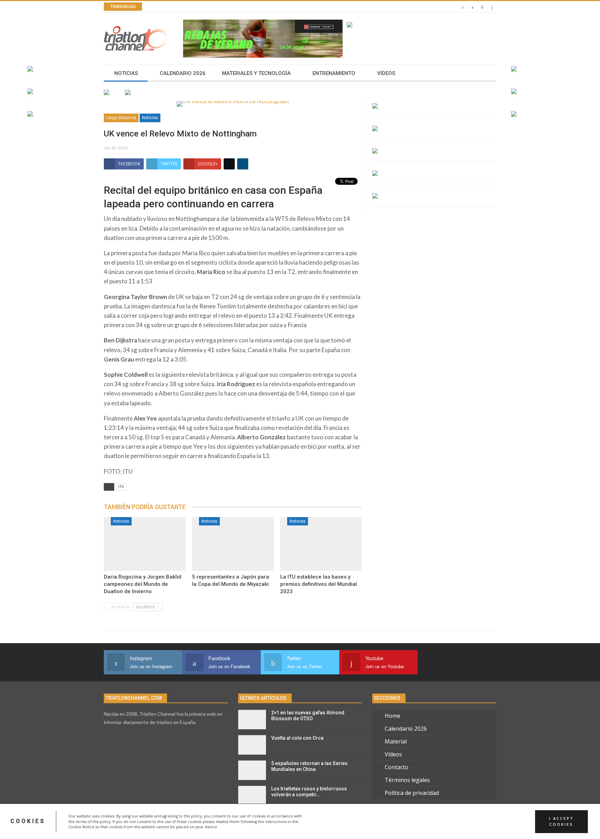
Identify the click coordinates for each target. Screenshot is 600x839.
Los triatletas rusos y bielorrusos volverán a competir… (309, 791)
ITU (121, 487)
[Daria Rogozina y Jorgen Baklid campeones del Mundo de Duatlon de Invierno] (145, 544)
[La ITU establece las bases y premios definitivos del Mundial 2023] (321, 544)
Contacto (396, 767)
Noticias (126, 73)
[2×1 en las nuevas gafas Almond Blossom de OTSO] (252, 719)
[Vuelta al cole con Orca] (252, 745)
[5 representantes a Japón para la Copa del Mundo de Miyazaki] (233, 544)
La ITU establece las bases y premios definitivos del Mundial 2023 (318, 584)
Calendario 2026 (183, 73)
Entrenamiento (333, 73)
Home (392, 716)
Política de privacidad (412, 793)
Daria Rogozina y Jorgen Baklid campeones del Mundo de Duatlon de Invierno (142, 584)
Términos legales (407, 780)
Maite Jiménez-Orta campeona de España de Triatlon (235, 6)
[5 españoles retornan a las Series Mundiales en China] (252, 770)
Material (396, 741)
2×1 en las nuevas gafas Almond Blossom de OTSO (307, 715)
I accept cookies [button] (561, 821)
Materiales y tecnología (256, 73)
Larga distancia (121, 117)
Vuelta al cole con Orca (297, 738)
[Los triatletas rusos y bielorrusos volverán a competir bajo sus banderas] (252, 795)
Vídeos (386, 73)
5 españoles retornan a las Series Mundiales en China (309, 766)
